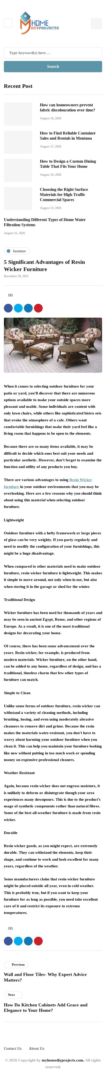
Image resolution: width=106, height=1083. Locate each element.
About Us (36, 1048)
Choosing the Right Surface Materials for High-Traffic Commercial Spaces (64, 194)
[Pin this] (38, 308)
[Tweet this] (18, 308)
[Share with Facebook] (8, 308)
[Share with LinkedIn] (28, 308)
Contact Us (13, 1048)
